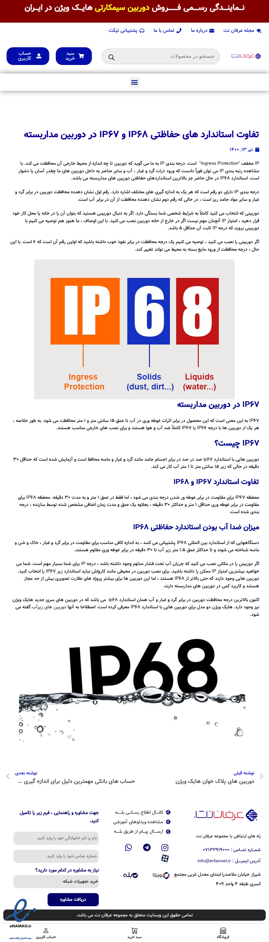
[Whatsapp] (128, 847)
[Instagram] (165, 847)
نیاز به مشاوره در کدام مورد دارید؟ (67, 871)
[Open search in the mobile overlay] (160, 56)
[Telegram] (146, 847)
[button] (134, 82)
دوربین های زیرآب (49, 607)
